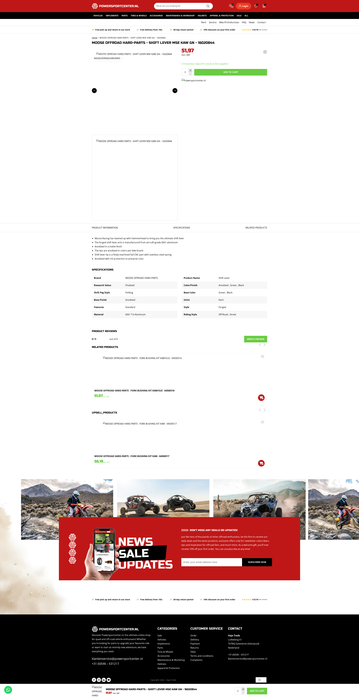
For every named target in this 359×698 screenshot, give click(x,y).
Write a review (255, 339)
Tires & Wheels (139, 15)
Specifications (181, 227)
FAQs (193, 651)
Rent (203, 22)
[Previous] (94, 90)
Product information (105, 227)
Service (213, 22)
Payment (195, 643)
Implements (112, 15)
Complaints (196, 659)
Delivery (194, 639)
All (246, 15)
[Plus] (190, 70)
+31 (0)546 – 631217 (105, 664)
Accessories (156, 15)
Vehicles (98, 15)
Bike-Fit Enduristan (229, 22)
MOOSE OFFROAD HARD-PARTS (107, 58)
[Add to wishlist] (265, 52)
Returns (194, 647)
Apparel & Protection (222, 15)
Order (193, 635)
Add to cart (230, 72)
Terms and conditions (201, 655)
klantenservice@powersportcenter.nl (117, 659)
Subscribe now (257, 562)
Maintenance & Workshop (180, 15)
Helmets (202, 15)
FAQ (244, 22)
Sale (239, 15)
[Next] (174, 90)
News (252, 22)
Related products (256, 227)
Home (94, 37)
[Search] (208, 6)
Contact (261, 22)
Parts (125, 15)
